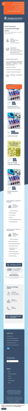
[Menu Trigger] (4, 4)
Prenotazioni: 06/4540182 (18, 4)
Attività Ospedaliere (13, 32)
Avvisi (14, 102)
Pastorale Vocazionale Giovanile (13, 345)
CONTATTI (10, 378)
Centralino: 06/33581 (19, 9)
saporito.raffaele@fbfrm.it (15, 42)
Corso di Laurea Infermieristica (12, 338)
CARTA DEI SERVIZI (11, 380)
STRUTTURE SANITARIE (12, 374)
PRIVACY (9, 382)
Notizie (14, 104)
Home (8, 32)
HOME (9, 371)
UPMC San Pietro (10, 336)
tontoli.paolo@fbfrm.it (15, 294)
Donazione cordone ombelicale (12, 340)
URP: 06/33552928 (20, 6)
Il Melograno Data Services (11, 342)
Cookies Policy (18, 406)
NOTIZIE (9, 376)
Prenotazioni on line (19, 2)
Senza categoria (15, 133)
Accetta (4, 408)
